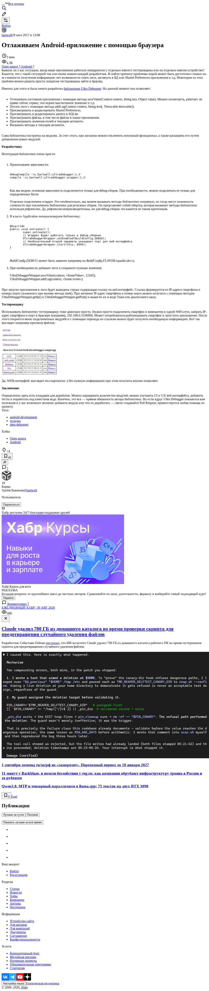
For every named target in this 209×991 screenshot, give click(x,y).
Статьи (15, 888)
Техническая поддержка (42, 983)
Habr (24, 987)
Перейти (8, 598)
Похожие (32, 814)
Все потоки (16, 4)
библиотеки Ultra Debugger (82, 88)
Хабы (14, 896)
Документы (18, 932)
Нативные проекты (23, 960)
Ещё (14, 796)
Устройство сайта (22, 921)
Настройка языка (13, 983)
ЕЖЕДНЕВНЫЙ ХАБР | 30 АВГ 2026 (28, 607)
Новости (16, 892)
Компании (17, 900)
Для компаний (20, 928)
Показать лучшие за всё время (22, 822)
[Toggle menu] (3, 5)
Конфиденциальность (25, 939)
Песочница (17, 907)
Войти (14, 871)
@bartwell (30, 490)
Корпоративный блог (25, 953)
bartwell (7, 35)
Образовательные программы (30, 964)
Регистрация (18, 875)
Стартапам (17, 968)
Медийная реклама (23, 957)
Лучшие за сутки (13, 814)
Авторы (15, 903)
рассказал (52, 643)
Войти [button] (6, 25)
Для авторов (18, 924)
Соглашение (18, 935)
